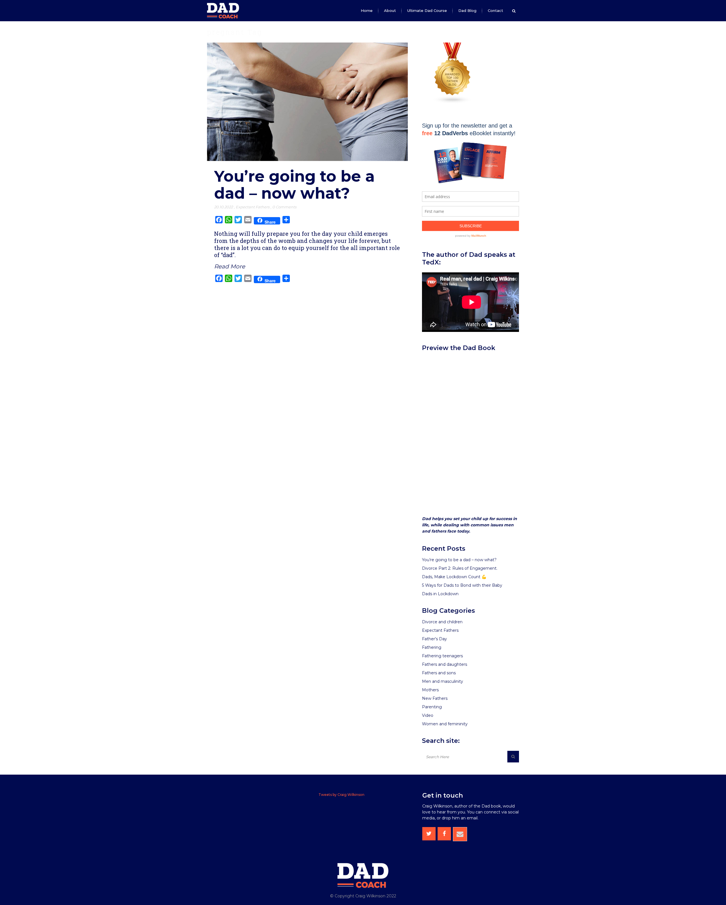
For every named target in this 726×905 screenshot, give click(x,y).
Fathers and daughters (444, 664)
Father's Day (434, 638)
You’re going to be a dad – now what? (294, 185)
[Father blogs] (452, 102)
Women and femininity (445, 723)
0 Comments (284, 207)
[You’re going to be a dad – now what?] (307, 102)
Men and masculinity (442, 681)
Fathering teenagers (442, 655)
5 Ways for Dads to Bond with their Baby (462, 585)
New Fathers (435, 698)
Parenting (432, 706)
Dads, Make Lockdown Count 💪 (454, 576)
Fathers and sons (439, 672)
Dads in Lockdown (440, 593)
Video (427, 715)
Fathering (431, 647)
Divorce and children (442, 621)
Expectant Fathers (252, 207)
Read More (229, 266)
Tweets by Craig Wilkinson (341, 794)
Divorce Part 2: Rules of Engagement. (459, 568)
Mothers (430, 689)
